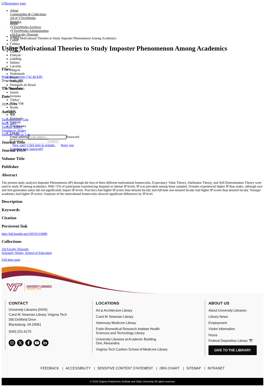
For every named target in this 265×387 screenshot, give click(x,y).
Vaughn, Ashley (12, 127)
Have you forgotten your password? (42, 147)
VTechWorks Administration (30, 31)
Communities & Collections (28, 14)
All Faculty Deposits (24, 34)
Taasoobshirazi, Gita (15, 119)
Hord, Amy (9, 123)
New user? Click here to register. (34, 145)
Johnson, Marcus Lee (16, 134)
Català (14, 40)
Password (72, 137)
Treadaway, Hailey (14, 130)
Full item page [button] (11, 259)
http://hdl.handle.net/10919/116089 (24, 234)
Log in (53, 141)
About (14, 10)
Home (14, 23)
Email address (19, 137)
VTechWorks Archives (26, 27)
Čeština (15, 44)
